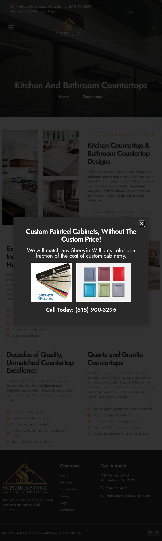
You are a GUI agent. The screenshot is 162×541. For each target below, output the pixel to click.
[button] (141, 223)
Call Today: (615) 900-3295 (81, 310)
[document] (81, 270)
